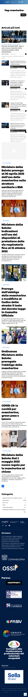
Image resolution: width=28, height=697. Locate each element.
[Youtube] (9, 525)
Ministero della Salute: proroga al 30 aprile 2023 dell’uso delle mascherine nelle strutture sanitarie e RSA (14, 177)
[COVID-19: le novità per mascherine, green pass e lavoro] (14, 389)
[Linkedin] (6, 525)
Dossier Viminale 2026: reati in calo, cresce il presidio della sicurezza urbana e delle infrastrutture (13, 49)
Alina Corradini (5, 54)
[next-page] (9, 486)
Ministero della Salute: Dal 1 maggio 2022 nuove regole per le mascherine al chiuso (13, 463)
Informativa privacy (19, 692)
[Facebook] (3, 525)
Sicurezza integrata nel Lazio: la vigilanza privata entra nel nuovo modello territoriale (18, 63)
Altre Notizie (6, 220)
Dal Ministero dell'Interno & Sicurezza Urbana (11, 44)
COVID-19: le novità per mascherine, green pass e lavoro (10, 412)
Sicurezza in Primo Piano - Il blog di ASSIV (18, 66)
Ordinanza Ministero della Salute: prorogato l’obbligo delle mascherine (12, 359)
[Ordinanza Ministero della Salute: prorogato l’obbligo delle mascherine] (14, 335)
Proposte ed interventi (15, 87)
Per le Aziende (7, 163)
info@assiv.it (11, 692)
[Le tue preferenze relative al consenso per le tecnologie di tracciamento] (25, 694)
